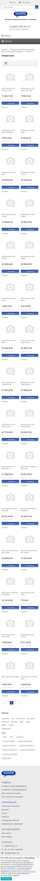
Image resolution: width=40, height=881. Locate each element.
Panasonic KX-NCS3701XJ (26, 745)
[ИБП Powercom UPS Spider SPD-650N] (10, 119)
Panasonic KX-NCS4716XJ (10, 754)
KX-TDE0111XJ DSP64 (8, 741)
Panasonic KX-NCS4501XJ (27, 750)
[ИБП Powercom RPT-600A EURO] (29, 665)
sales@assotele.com (12, 853)
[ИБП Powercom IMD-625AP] (29, 119)
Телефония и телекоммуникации (14, 790)
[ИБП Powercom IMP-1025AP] (29, 161)
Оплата (4, 813)
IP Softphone (20, 737)
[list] (9, 63)
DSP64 (4, 737)
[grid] (5, 63)
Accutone (30, 718)
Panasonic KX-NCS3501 (9, 745)
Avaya (28, 722)
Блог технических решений (12, 797)
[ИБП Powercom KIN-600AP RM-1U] (10, 455)
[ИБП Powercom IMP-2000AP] (10, 245)
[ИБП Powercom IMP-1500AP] (29, 203)
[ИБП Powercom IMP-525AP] (10, 287)
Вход (13, 2)
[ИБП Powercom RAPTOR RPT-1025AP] (10, 539)
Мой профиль (7, 837)
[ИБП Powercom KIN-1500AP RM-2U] (29, 371)
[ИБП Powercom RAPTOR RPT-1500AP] (29, 539)
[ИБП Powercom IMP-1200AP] (10, 203)
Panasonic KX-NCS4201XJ (10, 750)
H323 (11, 737)
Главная (4, 49)
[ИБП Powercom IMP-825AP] (10, 329)
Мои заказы (6, 833)
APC (12, 718)
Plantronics (21, 718)
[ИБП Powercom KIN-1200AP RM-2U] (10, 371)
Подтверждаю (6, 879)
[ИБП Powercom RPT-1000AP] (29, 623)
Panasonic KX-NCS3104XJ (25, 741)
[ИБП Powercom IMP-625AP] (29, 287)
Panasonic (5, 718)
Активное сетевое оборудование (14, 786)
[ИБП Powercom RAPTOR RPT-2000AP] (10, 581)
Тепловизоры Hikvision (10, 820)
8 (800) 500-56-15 (20, 26)
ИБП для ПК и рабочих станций (12, 51)
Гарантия (5, 817)
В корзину (11, 103)
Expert (4, 725)
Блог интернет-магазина (11, 793)
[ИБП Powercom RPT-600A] (10, 665)
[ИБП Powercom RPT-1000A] (29, 581)
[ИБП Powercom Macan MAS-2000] (10, 497)
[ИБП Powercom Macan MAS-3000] (29, 497)
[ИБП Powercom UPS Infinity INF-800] (10, 77)
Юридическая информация (12, 824)
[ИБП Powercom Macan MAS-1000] (29, 455)
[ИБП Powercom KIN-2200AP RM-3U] (10, 413)
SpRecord (5, 722)
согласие (11, 866)
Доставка (5, 810)
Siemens (14, 722)
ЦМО (21, 722)
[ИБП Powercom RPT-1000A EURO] (10, 623)
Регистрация (26, 2)
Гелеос (11, 725)
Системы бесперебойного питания (22, 49)
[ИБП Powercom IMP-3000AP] (29, 245)
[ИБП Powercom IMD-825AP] (10, 161)
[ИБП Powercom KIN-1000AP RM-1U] (29, 329)
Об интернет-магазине (10, 806)
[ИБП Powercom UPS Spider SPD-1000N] (29, 77)
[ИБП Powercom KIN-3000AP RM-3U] (29, 413)
